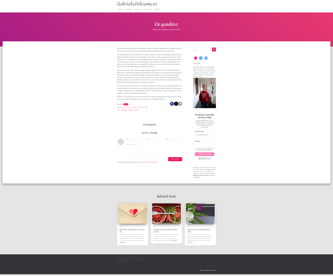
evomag (208, 169)
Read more (122, 242)
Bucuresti (122, 107)
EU (143, 107)
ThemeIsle (213, 270)
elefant (213, 169)
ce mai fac (128, 107)
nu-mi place (131, 110)
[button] (122, 9)
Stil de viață (147, 9)
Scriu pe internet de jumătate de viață (199, 230)
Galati (146, 107)
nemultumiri (124, 110)
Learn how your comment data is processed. (147, 162)
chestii (139, 107)
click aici (201, 74)
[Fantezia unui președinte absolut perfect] (166, 213)
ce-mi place (134, 107)
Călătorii (128, 9)
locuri (119, 110)
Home (120, 9)
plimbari (137, 110)
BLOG (126, 104)
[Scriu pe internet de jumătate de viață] (200, 213)
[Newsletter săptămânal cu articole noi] (132, 213)
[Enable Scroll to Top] (329, 272)
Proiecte (157, 9)
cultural (137, 9)
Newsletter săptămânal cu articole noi (132, 230)
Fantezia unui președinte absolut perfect (165, 230)
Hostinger (197, 177)
